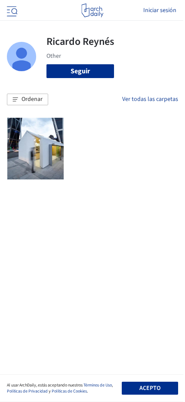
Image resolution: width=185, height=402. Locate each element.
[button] (27, 100)
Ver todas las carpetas (150, 99)
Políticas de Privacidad (27, 391)
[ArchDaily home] (92, 10)
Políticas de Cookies (69, 391)
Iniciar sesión (159, 10)
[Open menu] (11, 10)
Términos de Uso (97, 385)
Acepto (149, 388)
